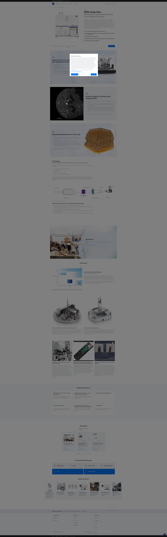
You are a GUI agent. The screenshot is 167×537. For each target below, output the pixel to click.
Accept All (93, 74)
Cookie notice (73, 71)
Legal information (78, 71)
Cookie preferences (74, 74)
